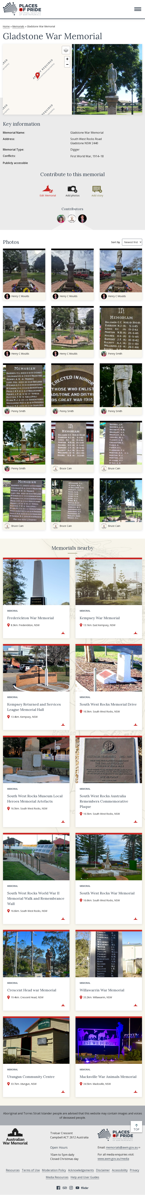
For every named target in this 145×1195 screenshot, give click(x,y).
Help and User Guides (85, 1177)
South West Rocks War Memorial (107, 893)
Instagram (71, 1188)
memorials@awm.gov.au (122, 1147)
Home (6, 26)
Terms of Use (31, 1170)
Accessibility (120, 1170)
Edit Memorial (48, 195)
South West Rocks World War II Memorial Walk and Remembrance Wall (35, 898)
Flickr (85, 1188)
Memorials (18, 26)
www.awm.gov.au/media (113, 1159)
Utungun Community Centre (31, 1076)
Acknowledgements (81, 1170)
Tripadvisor (65, 1188)
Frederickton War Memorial (30, 618)
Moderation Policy (54, 1170)
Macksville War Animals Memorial (108, 1076)
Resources (13, 1170)
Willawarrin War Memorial (102, 990)
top (137, 1129)
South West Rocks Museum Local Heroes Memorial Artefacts (35, 798)
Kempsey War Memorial (100, 618)
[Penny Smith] (61, 218)
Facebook (58, 1188)
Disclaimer (103, 1170)
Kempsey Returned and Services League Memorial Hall (34, 707)
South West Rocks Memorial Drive (108, 704)
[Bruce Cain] (72, 218)
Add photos (73, 195)
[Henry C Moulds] (82, 218)
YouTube (77, 1188)
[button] (137, 9)
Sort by (115, 242)
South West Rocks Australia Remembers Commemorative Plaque (104, 801)
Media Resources (57, 1177)
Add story (97, 195)
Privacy (134, 1170)
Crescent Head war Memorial (31, 990)
